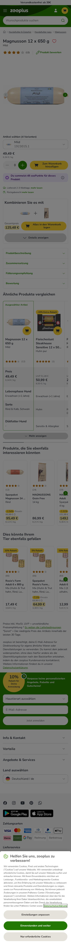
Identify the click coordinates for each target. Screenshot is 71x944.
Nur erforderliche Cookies (35, 936)
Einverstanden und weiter (35, 925)
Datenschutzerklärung (55, 905)
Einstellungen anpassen (35, 914)
